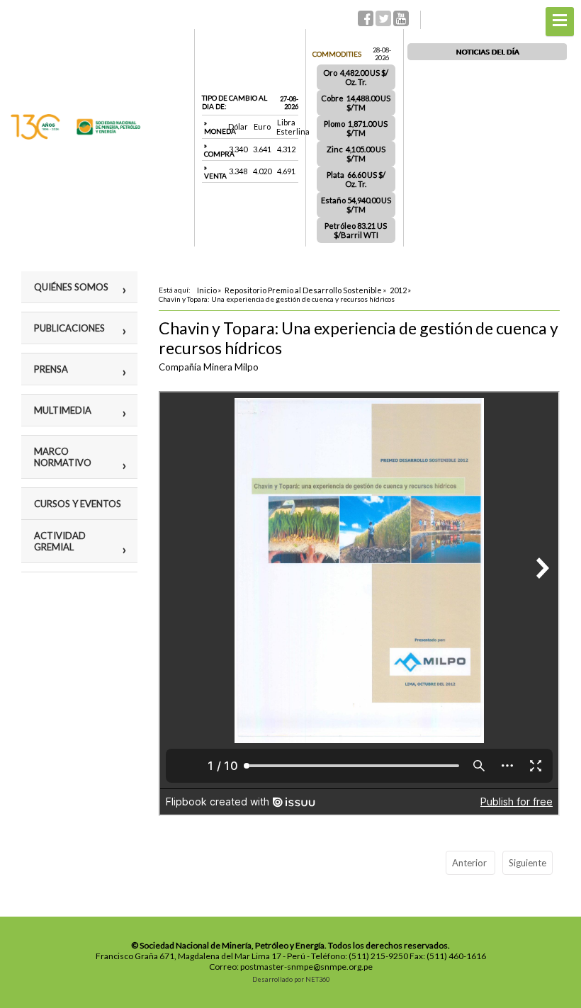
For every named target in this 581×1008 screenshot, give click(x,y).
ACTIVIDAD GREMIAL (60, 541)
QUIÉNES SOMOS (71, 287)
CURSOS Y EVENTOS (77, 503)
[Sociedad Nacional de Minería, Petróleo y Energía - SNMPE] (75, 136)
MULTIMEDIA (62, 410)
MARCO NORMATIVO (62, 457)
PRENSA (51, 369)
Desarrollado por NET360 (290, 979)
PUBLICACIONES (69, 328)
